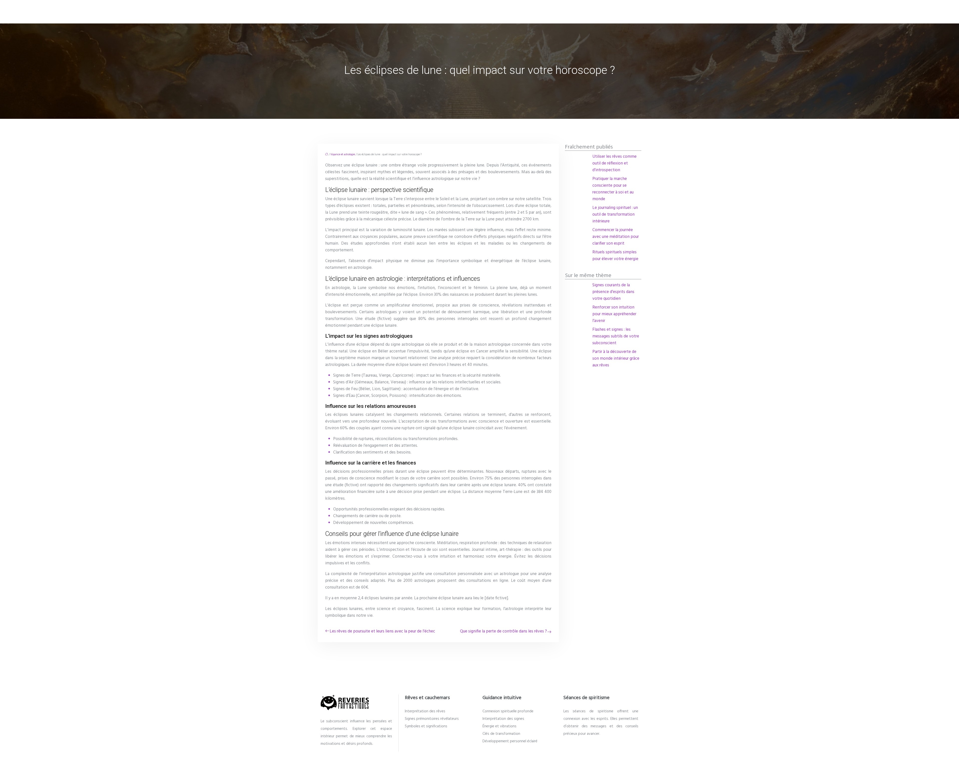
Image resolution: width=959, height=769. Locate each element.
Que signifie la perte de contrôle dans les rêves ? (503, 631)
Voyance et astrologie (342, 154)
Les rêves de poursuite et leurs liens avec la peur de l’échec (382, 631)
